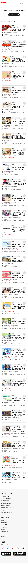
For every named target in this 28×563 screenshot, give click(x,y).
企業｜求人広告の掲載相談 (6, 512)
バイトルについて (5, 510)
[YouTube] (13, 548)
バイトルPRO (4, 529)
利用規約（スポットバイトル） (7, 505)
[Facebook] (8, 548)
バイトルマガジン (5, 527)
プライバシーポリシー (6, 498)
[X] (18, 548)
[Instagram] (3, 548)
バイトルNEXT (4, 522)
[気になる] (24, 26)
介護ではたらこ (4, 536)
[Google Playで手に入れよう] (19, 554)
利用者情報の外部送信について (7, 503)
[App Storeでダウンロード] (6, 554)
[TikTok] (23, 548)
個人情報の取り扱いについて (7, 500)
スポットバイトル (5, 520)
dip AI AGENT (4, 524)
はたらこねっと (4, 531)
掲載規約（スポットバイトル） (7, 507)
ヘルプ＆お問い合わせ (6, 496)
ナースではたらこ (5, 534)
